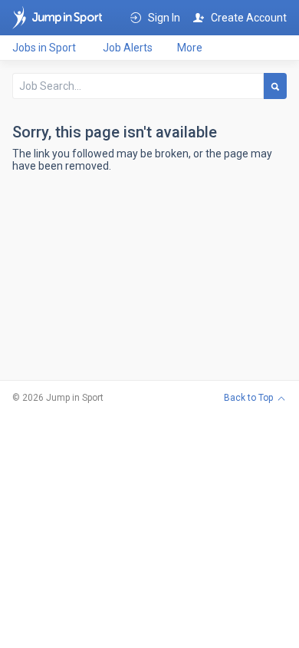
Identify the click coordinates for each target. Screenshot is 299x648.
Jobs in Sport (44, 47)
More (189, 47)
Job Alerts (128, 47)
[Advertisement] (149, 285)
